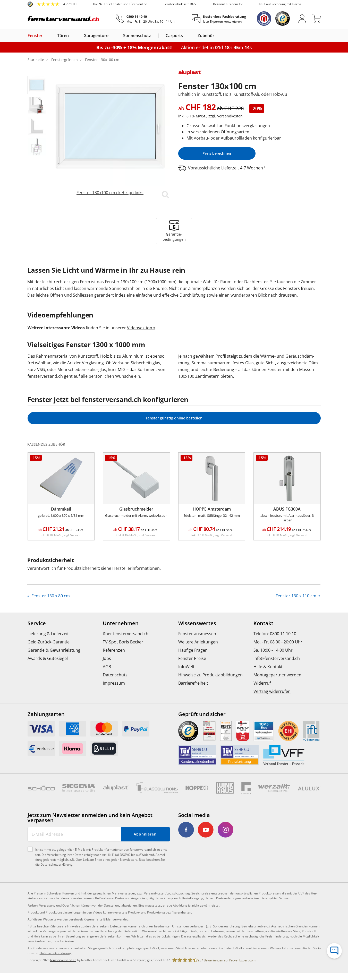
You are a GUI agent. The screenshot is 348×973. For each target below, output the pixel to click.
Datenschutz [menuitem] (115, 675)
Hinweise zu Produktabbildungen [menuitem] (210, 675)
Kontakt (263, 623)
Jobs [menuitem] (107, 658)
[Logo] (64, 18)
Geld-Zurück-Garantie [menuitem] (49, 642)
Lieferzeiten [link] (99, 926)
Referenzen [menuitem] (114, 650)
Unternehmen (121, 623)
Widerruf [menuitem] (262, 683)
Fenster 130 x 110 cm (296, 596)
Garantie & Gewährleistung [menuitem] (54, 650)
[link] (52, 4)
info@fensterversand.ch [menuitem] (276, 658)
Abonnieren (145, 834)
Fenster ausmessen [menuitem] (197, 633)
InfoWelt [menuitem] (186, 666)
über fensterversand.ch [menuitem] (125, 633)
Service (37, 623)
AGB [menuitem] (107, 666)
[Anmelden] (302, 18)
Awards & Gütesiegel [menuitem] (48, 658)
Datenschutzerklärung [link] (56, 953)
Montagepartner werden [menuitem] (277, 675)
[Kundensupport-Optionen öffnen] (334, 951)
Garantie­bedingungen (174, 237)
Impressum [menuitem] (114, 683)
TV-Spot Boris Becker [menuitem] (123, 642)
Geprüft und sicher (202, 714)
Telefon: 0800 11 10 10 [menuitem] (274, 633)
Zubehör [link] (206, 35)
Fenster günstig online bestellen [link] (174, 418)
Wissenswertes (197, 623)
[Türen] (72, 35)
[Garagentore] (111, 35)
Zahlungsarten (46, 714)
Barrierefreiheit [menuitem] (193, 683)
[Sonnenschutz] (154, 35)
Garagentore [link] (95, 35)
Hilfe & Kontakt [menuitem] (268, 666)
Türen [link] (63, 35)
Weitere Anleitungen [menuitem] (198, 642)
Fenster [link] (35, 35)
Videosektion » (141, 328)
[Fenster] (46, 35)
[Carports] (186, 35)
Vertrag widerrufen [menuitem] (272, 691)
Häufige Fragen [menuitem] (193, 650)
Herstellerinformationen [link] (136, 568)
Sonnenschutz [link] (137, 35)
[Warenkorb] (316, 18)
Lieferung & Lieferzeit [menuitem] (48, 633)
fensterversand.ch (63, 960)
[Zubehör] (217, 35)
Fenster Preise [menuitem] (192, 658)
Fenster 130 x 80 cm (50, 596)
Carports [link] (174, 35)
